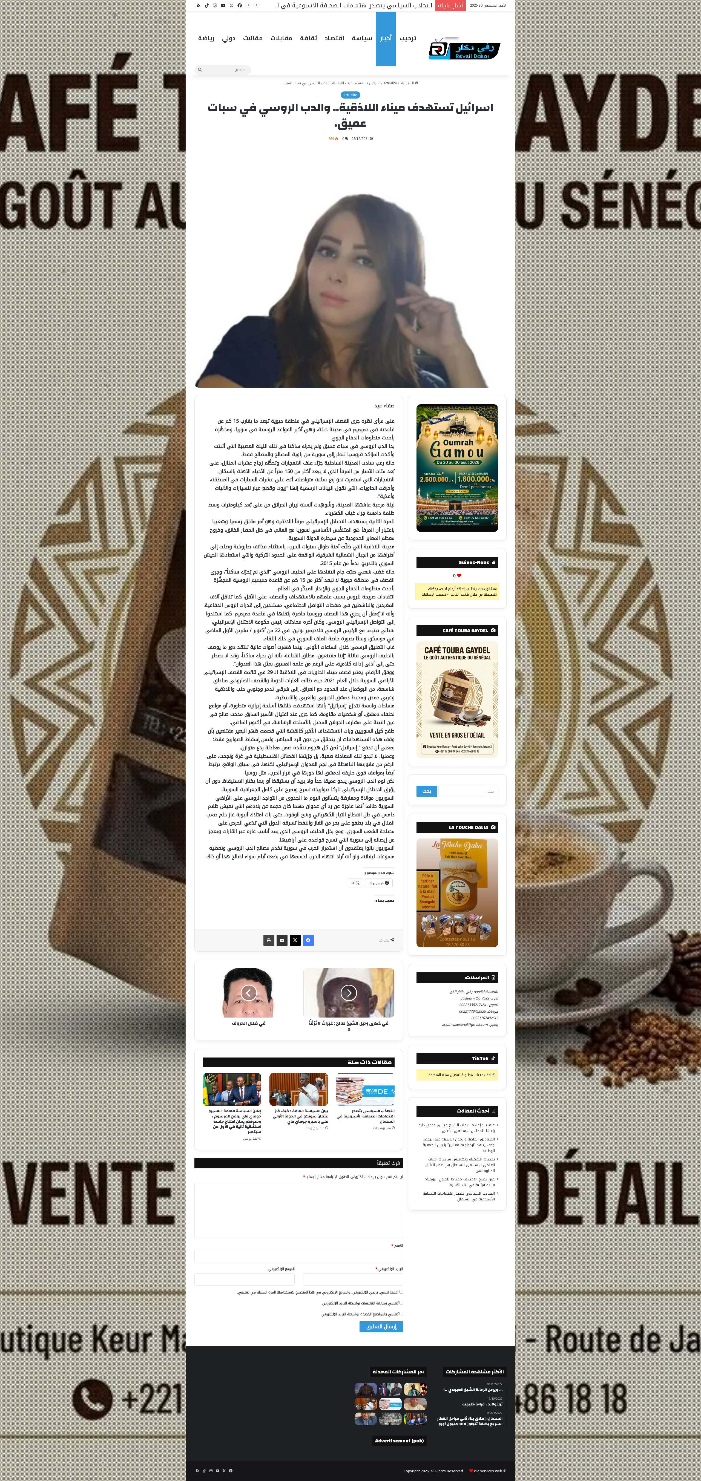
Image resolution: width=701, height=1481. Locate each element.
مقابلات (281, 38)
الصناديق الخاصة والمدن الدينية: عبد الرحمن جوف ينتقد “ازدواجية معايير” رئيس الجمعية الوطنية (459, 1145)
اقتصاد (334, 38)
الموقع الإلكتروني (281, 1269)
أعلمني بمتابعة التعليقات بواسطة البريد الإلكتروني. (359, 1303)
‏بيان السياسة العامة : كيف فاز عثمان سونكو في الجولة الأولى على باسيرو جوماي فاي (300, 1116)
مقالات (253, 38)
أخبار (386, 38)
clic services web (488, 1471)
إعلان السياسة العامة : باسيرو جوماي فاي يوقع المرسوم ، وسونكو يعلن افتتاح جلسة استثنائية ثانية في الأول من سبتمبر (234, 1122)
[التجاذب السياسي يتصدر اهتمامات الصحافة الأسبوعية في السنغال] (365, 1089)
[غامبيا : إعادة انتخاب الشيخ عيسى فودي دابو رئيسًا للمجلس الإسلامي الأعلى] (415, 1389)
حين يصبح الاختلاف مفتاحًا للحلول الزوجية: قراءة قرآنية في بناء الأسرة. (460, 1182)
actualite (390, 83)
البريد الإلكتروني (389, 1269)
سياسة (362, 38)
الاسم (397, 1245)
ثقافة (308, 38)
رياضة (206, 38)
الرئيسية (407, 83)
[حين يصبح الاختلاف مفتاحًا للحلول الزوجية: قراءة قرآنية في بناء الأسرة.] (415, 1404)
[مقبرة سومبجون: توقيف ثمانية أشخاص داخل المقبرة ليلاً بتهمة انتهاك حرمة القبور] (390, 1419)
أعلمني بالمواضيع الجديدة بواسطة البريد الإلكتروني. (359, 1314)
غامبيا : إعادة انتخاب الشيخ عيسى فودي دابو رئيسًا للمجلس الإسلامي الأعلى (457, 1128)
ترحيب (408, 38)
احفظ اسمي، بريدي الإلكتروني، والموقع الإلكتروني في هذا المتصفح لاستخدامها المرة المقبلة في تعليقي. (317, 1292)
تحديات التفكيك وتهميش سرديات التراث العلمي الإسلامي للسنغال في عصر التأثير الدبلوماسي (460, 1165)
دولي (228, 38)
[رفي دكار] (466, 46)
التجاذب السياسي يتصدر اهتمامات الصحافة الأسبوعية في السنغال (366, 1116)
